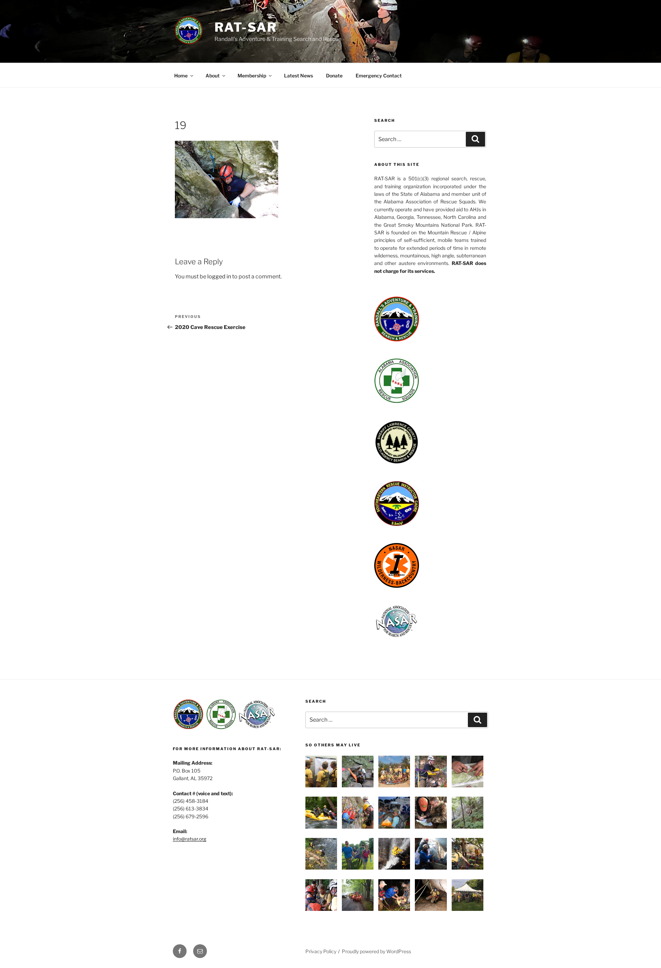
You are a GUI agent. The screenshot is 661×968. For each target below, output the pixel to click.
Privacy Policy (320, 951)
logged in (219, 276)
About (213, 75)
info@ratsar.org (189, 839)
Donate (334, 75)
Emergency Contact (379, 75)
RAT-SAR (245, 27)
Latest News (298, 75)
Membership (252, 75)
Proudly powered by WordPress (376, 951)
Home (181, 75)
